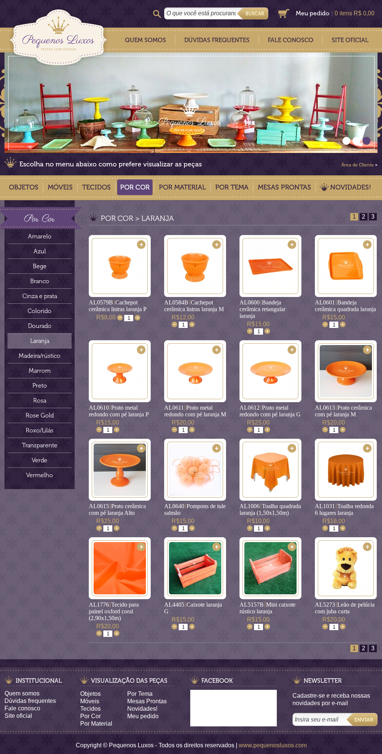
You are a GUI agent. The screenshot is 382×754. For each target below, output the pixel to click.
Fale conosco (22, 708)
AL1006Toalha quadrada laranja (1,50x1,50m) (270, 509)
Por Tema (231, 187)
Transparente (39, 445)
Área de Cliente (357, 165)
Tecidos (96, 187)
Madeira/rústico (39, 355)
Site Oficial (350, 40)
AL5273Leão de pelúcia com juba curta (345, 607)
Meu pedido (312, 13)
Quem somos (22, 693)
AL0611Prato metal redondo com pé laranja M (195, 410)
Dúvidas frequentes (30, 701)
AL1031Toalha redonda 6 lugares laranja (344, 509)
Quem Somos (145, 40)
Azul (40, 251)
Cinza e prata (39, 296)
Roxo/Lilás (39, 430)
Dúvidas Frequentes (217, 40)
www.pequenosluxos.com (273, 745)
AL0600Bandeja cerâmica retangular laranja (262, 309)
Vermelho (39, 475)
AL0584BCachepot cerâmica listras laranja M (194, 305)
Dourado (39, 325)
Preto (39, 385)
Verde (39, 460)
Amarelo (39, 236)
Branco (39, 281)
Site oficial (18, 716)
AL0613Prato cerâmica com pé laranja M (343, 410)
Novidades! (350, 187)
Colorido (39, 311)
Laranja (39, 340)
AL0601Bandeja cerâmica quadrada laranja (345, 305)
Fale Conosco (290, 40)
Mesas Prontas (284, 187)
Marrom (40, 370)
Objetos (23, 187)
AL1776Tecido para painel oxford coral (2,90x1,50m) (114, 611)
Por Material (182, 187)
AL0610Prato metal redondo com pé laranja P (119, 410)
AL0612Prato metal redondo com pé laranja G (270, 410)
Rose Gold (40, 415)
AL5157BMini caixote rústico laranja (267, 607)
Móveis (60, 187)
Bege (40, 266)
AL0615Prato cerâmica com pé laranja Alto (117, 509)
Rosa (39, 400)
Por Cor (135, 187)
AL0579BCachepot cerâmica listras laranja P (118, 305)
